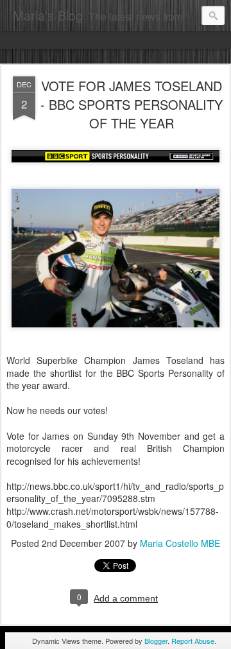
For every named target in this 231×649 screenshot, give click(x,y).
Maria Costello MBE (180, 543)
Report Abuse (192, 641)
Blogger (155, 641)
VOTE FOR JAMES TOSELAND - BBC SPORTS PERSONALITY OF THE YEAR (131, 104)
